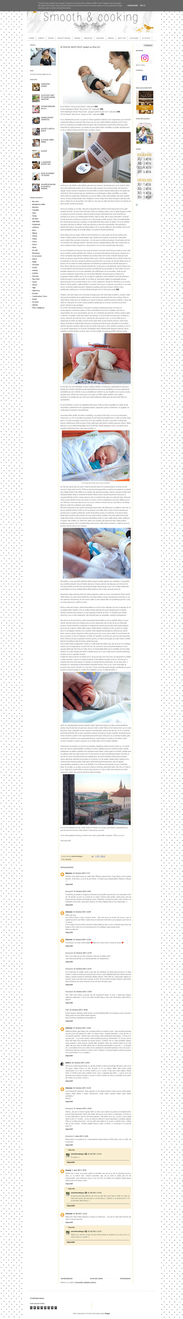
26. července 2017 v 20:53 (81, 1063)
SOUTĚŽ (44, 151)
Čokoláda (35, 210)
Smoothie (35, 265)
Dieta (34, 213)
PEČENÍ (51, 38)
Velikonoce (36, 291)
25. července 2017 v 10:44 (82, 912)
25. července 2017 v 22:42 (82, 1028)
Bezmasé (35, 207)
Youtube (35, 293)
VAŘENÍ (41, 38)
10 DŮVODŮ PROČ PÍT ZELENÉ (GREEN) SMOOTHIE (48, 97)
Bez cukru (35, 201)
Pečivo (34, 245)
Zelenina (35, 305)
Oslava (34, 239)
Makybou (68, 873)
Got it (143, 6)
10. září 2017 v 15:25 (94, 1231)
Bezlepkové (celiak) (38, 204)
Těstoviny (35, 276)
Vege (34, 288)
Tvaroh (34, 282)
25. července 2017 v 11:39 (82, 940)
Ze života (68, 859)
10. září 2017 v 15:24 (94, 1193)
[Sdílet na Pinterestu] (104, 856)
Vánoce (34, 285)
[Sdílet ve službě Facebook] (102, 856)
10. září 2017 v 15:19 (80, 1214)
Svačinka (35, 273)
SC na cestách (37, 256)
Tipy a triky (35, 279)
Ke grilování (36, 224)
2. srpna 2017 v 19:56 (79, 1170)
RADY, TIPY (122, 38)
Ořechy (34, 236)
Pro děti (35, 250)
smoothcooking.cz (77, 1154)
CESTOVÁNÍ (134, 38)
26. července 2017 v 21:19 (82, 1088)
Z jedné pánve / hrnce (39, 296)
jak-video (35, 219)
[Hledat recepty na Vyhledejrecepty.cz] (37, 1298)
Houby (34, 216)
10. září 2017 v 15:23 (94, 1154)
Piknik (34, 247)
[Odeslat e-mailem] (96, 856)
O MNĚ (31, 38)
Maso (34, 230)
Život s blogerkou (38, 308)
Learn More (132, 6)
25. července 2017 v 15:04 (83, 992)
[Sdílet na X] (100, 856)
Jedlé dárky (36, 222)
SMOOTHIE (88, 38)
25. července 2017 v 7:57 (81, 873)
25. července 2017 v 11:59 (83, 953)
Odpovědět (69, 884)
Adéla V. (68, 1063)
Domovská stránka (96, 1278)
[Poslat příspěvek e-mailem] (92, 856)
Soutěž (34, 267)
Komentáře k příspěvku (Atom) (85, 1282)
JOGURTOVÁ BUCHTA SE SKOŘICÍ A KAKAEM (48, 186)
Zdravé (34, 299)
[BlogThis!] (98, 856)
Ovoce (34, 242)
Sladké (34, 262)
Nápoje (34, 233)
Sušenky (35, 270)
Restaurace (36, 253)
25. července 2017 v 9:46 (82, 891)
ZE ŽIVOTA (146, 38)
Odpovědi (71, 1150)
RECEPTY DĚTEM (64, 38)
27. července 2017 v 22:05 (83, 1108)
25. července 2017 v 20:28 (78, 1010)
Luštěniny (35, 227)
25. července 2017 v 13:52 (83, 969)
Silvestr (34, 259)
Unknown (68, 912)
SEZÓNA (77, 38)
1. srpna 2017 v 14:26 (81, 1136)
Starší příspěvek (125, 1278)
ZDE (96, 107)
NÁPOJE (111, 38)
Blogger (107, 1313)
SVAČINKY (100, 38)
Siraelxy (68, 1170)
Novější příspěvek (67, 1278)
